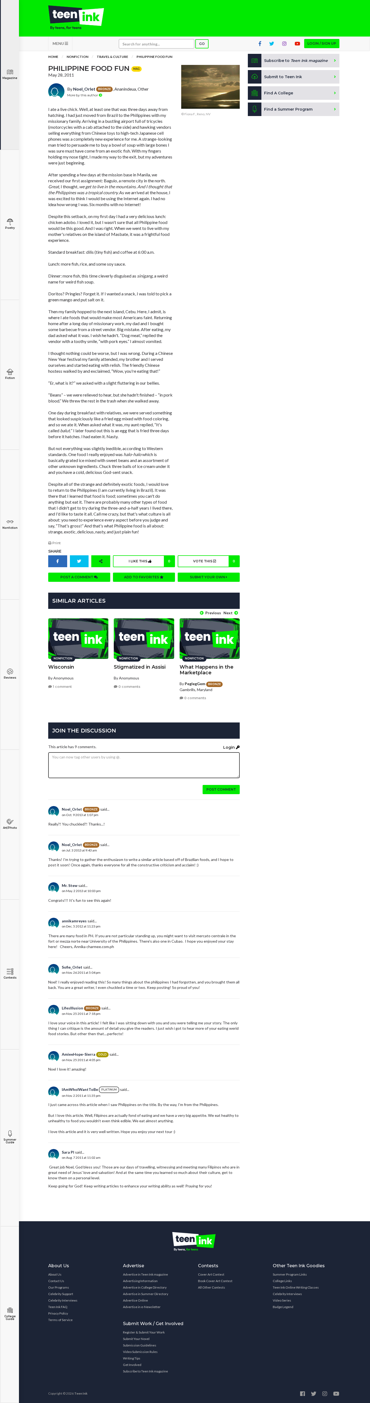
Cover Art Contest (211, 1274)
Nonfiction (10, 528)
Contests (10, 977)
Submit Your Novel (136, 1339)
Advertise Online (135, 1300)
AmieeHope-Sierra (78, 1054)
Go (202, 44)
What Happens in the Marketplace (206, 670)
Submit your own (208, 577)
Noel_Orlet (84, 88)
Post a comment (77, 577)
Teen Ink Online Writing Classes (296, 1287)
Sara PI (68, 1152)
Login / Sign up (321, 43)
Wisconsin (61, 667)
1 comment (62, 687)
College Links (282, 1281)
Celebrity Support (60, 1294)
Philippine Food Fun (154, 57)
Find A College (278, 93)
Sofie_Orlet (72, 967)
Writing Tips (131, 1358)
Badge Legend (283, 1307)
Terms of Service (60, 1320)
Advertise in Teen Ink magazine (145, 1274)
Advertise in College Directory (145, 1287)
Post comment (221, 789)
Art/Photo (10, 828)
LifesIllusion (72, 1008)
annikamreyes (74, 921)
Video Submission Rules (140, 1352)
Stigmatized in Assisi (139, 667)
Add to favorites (142, 577)
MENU (59, 43)
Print (56, 543)
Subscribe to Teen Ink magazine (145, 1371)
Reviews (10, 677)
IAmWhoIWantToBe (80, 1089)
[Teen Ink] (81, 17)
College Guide (10, 1318)
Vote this (214, 561)
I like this (149, 561)
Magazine (9, 78)
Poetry (10, 228)
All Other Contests (211, 1287)
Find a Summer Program (288, 109)
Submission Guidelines (139, 1345)
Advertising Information (140, 1281)
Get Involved (132, 1365)
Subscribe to (296, 60)
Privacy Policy (58, 1313)
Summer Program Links (290, 1274)
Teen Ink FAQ (57, 1307)
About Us (54, 1274)
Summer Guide (10, 1141)
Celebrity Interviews (62, 1300)
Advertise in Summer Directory (145, 1294)
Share (54, 551)
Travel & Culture (112, 57)
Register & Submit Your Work (144, 1332)
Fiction (10, 378)
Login (229, 747)
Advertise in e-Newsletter (142, 1307)
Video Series (282, 1300)
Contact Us (56, 1281)
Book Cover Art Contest (215, 1281)
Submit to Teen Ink (283, 76)
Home (53, 57)
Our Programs (58, 1287)
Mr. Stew (69, 885)
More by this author (83, 95)
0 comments (129, 687)
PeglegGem (195, 683)
